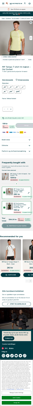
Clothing (8, 18)
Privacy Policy (10, 389)
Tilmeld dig (9, 338)
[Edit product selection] (29, 193)
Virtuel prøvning (23, 80)
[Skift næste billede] (30, 38)
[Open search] (7, 3)
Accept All (16, 402)
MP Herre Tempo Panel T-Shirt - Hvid (10, 263)
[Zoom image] (30, 22)
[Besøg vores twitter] (20, 355)
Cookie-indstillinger (8, 344)
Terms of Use (20, 389)
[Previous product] (27, 281)
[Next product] (30, 281)
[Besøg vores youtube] (16, 355)
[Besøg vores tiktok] (12, 355)
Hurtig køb (12, 275)
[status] (7, 109)
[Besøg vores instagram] (3, 355)
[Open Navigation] (3, 3)
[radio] (4, 87)
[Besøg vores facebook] (8, 355)
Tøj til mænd (15, 18)
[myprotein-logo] (16, 3)
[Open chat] (24, 355)
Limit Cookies (16, 397)
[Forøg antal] (11, 109)
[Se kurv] (29, 3)
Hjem (3, 18)
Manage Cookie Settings (16, 392)
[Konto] (25, 3)
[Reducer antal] (4, 109)
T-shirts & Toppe (25, 18)
